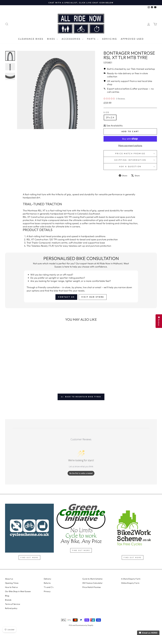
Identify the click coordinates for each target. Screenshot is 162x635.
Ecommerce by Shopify (84, 625)
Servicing (109, 38)
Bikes (51, 38)
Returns (47, 583)
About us (9, 579)
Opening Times (11, 583)
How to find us (11, 587)
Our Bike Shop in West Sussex (18, 591)
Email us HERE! (149, 633)
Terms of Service (12, 604)
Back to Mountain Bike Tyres (82, 397)
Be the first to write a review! (81, 473)
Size (106, 112)
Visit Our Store (92, 297)
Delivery (47, 579)
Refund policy (11, 608)
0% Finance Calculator (92, 583)
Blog (7, 595)
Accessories (71, 38)
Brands (8, 600)
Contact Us (66, 297)
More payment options (130, 145)
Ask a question (130, 166)
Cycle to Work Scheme (92, 579)
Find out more (29, 557)
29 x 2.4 (110, 117)
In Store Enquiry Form (130, 579)
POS (70, 625)
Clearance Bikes (30, 38)
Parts (91, 38)
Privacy (47, 591)
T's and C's (48, 587)
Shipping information (130, 160)
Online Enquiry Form (130, 583)
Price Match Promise (130, 153)
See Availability (114, 125)
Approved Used (132, 38)
